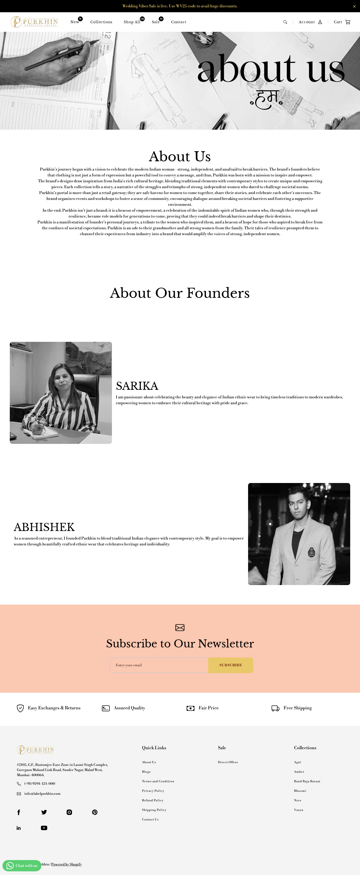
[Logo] (34, 22)
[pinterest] (94, 812)
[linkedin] (18, 828)
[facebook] (18, 812)
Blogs (146, 772)
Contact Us (150, 819)
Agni (297, 762)
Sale (156, 21)
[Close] (354, 6)
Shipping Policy (154, 810)
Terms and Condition (158, 781)
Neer (297, 800)
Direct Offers (228, 762)
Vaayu (298, 810)
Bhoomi (300, 791)
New (75, 21)
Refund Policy (153, 800)
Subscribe (230, 665)
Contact (178, 22)
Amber (299, 772)
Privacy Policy (153, 791)
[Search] (285, 22)
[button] (339, 22)
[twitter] (44, 812)
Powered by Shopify (66, 864)
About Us (149, 762)
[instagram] (69, 812)
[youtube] (44, 828)
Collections (101, 22)
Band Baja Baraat (307, 781)
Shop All (132, 21)
